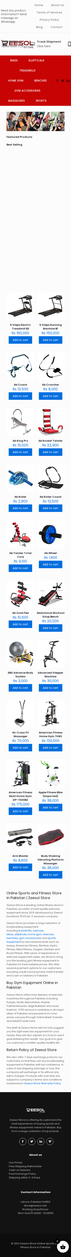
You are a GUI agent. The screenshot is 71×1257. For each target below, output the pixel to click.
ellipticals (21, 934)
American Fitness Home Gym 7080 (50, 734)
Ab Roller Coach (51, 497)
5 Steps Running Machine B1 (62, 172)
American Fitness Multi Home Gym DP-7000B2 (20, 796)
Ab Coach (31, 167)
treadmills (25, 930)
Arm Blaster (20, 856)
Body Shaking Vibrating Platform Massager (50, 859)
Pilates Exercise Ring (32, 209)
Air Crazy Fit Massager (20, 734)
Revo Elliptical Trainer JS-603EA (18, 212)
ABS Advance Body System (20, 674)
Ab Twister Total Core (20, 555)
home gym (35, 934)
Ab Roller (20, 497)
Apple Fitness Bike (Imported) (51, 794)
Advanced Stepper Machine (50, 674)
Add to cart (20, 340)
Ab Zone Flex (20, 613)
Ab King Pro (59, 209)
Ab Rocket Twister (61, 242)
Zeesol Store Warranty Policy (42, 1083)
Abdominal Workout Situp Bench (50, 615)
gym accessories (30, 938)
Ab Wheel (50, 553)
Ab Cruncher (47, 167)
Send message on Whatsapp (14, 18)
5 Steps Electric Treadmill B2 (19, 172)
